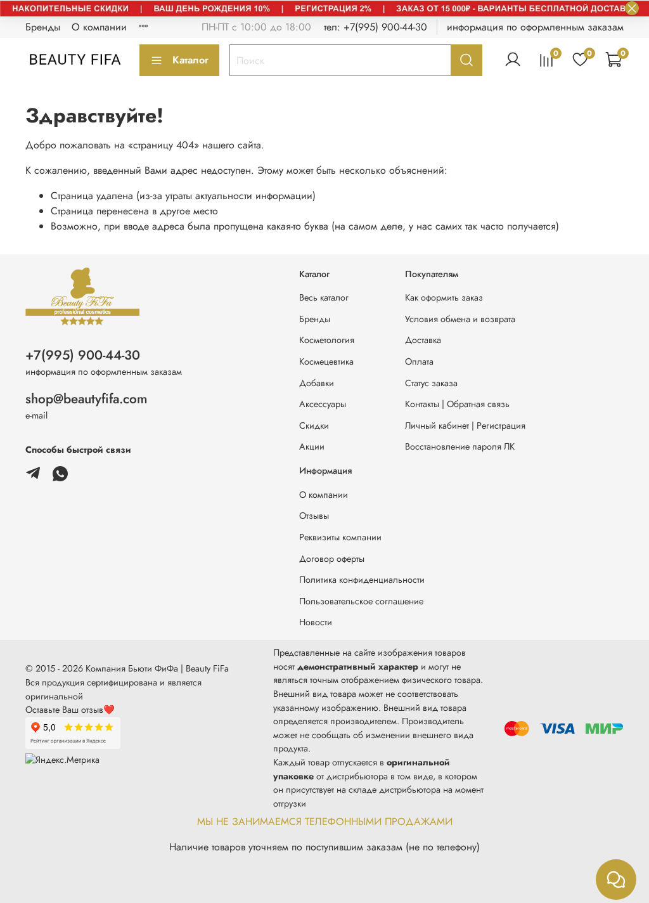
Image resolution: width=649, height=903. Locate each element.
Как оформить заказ (444, 297)
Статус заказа (431, 383)
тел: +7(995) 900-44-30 (375, 27)
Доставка (423, 340)
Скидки (314, 425)
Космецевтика (326, 361)
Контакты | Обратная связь (457, 404)
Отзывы (314, 515)
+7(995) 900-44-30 (82, 355)
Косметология (326, 340)
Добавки (316, 383)
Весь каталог (324, 297)
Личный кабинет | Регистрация (465, 425)
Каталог (190, 60)
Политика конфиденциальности (362, 579)
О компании (99, 27)
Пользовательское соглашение (361, 601)
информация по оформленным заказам (535, 27)
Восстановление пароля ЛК (460, 446)
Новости (315, 622)
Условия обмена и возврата (460, 319)
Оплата (419, 361)
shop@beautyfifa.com (86, 398)
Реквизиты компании (340, 537)
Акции (311, 446)
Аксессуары (322, 404)
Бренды (42, 27)
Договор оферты (331, 558)
